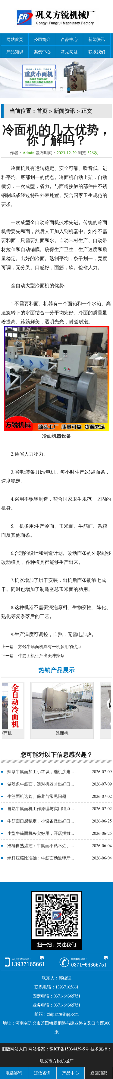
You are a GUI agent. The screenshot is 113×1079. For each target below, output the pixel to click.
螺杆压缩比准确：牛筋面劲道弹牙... (40, 858)
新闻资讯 (96, 39)
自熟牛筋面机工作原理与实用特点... (40, 808)
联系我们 (96, 51)
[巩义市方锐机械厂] (56, 29)
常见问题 (69, 51)
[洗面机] (55, 727)
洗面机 (55, 733)
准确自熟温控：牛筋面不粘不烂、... (40, 845)
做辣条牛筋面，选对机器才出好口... (40, 784)
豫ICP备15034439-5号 (69, 1049)
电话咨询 (13, 1073)
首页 (42, 111)
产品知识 (14, 51)
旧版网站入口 (14, 1049)
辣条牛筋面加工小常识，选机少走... (40, 771)
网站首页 (14, 39)
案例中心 (42, 51)
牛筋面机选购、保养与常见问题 (36, 796)
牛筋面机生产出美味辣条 (41, 655)
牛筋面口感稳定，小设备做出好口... (40, 821)
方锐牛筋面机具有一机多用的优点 (49, 646)
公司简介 (42, 39)
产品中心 (69, 39)
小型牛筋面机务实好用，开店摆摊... (40, 833)
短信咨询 (42, 1073)
